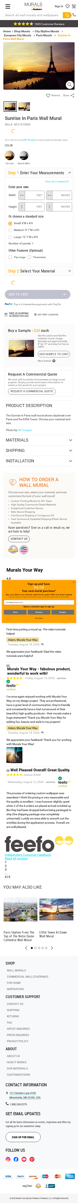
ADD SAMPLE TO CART (54, 354)
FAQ (9, 1022)
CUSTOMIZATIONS (18, 1074)
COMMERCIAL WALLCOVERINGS (27, 976)
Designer (62, 612)
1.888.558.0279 (18, 1104)
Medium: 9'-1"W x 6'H (26, 230)
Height (13, 206)
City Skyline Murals (47, 31)
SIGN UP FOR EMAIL (23, 1137)
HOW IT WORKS (16, 1062)
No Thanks (39, 618)
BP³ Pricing (29, 139)
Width (12, 195)
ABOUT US (13, 1056)
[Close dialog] (73, 582)
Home (15, 612)
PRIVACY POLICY (17, 1041)
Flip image (19, 257)
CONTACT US (19, 538)
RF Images (25, 430)
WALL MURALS (16, 970)
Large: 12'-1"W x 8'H (26, 237)
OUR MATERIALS (17, 1068)
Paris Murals (44, 35)
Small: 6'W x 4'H (23, 223)
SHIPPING (13, 1010)
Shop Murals (22, 31)
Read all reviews (16, 858)
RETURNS (13, 1016)
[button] (26, 948)
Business (39, 612)
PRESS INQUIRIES (18, 1035)
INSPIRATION (15, 989)
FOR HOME (14, 982)
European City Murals (17, 35)
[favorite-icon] (67, 6)
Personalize (39, 257)
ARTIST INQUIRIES (18, 1028)
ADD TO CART (18, 294)
